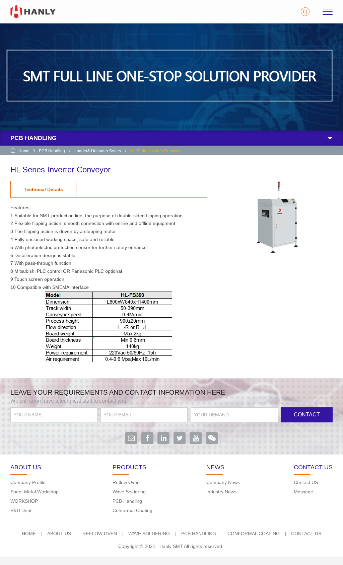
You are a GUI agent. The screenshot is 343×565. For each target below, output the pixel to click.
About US (59, 533)
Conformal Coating (132, 510)
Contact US (306, 482)
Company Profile (28, 482)
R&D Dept (20, 510)
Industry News (221, 491)
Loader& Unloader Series (97, 151)
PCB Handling (52, 151)
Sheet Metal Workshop (34, 491)
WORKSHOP (24, 501)
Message (303, 491)
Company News (223, 482)
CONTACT (307, 414)
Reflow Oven (126, 482)
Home (23, 151)
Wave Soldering (129, 491)
